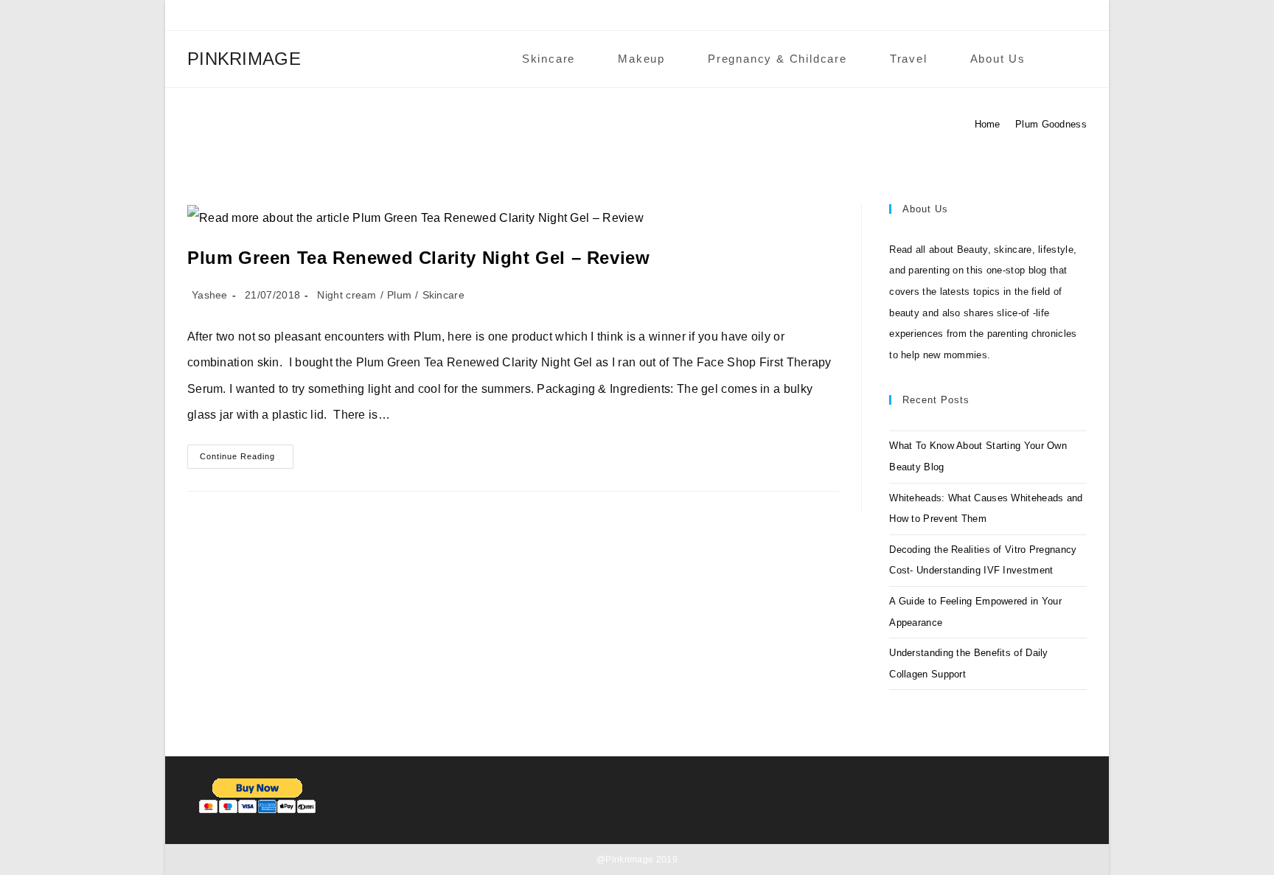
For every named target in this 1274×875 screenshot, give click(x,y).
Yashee (210, 295)
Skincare (443, 295)
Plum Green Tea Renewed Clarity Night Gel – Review (418, 258)
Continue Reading (246, 460)
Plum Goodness (1051, 124)
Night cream (346, 295)
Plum (399, 295)
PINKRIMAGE (244, 59)
